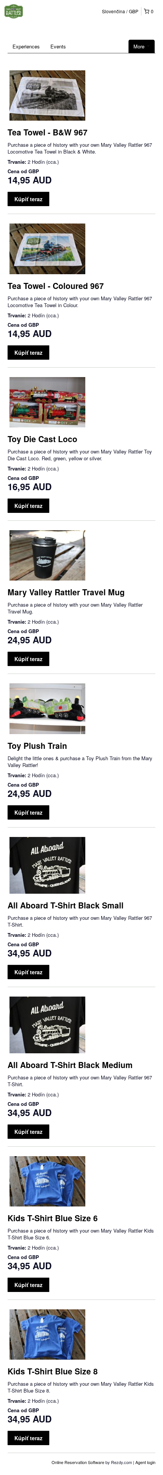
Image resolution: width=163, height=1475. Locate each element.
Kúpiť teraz (28, 199)
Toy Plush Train (37, 745)
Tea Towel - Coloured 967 (56, 285)
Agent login (145, 1462)
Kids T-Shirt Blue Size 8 (53, 1371)
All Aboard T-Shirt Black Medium (70, 1064)
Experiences (26, 46)
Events (58, 46)
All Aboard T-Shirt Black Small (66, 905)
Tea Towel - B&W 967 (48, 132)
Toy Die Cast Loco (42, 438)
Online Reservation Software (78, 1462)
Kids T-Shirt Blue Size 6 (53, 1217)
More (139, 46)
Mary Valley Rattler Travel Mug (66, 592)
